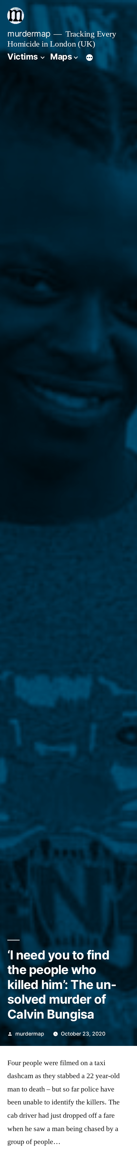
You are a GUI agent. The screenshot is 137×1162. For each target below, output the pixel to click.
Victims (22, 57)
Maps (61, 57)
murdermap (29, 34)
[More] (89, 58)
